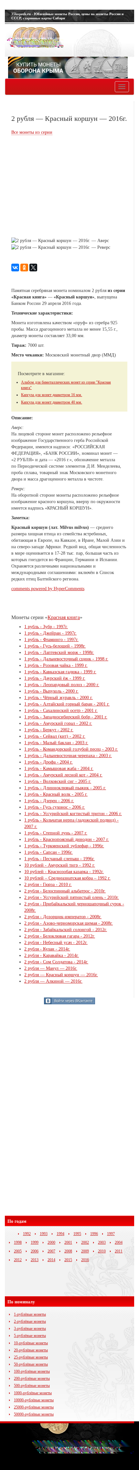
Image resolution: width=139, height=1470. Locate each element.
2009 (85, 1251)
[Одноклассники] (24, 267)
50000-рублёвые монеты (34, 1414)
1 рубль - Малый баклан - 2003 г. (56, 742)
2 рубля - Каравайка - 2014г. (51, 955)
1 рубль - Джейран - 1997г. (50, 633)
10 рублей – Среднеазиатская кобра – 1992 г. (67, 878)
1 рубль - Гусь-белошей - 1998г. (55, 646)
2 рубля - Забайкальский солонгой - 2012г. (65, 929)
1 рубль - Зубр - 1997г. (46, 626)
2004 (119, 1242)
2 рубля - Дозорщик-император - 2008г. (63, 916)
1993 (44, 1233)
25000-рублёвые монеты (34, 1407)
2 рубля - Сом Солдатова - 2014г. (56, 961)
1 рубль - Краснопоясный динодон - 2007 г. (66, 839)
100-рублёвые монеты (32, 1371)
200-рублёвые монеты (32, 1378)
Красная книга (64, 617)
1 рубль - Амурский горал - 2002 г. (58, 723)
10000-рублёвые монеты (34, 1400)
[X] (33, 267)
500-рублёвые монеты (32, 1385)
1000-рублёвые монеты (33, 1393)
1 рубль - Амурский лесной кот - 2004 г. (63, 775)
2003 (102, 1242)
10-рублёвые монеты (31, 1343)
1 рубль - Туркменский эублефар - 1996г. (64, 845)
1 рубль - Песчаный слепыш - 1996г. (59, 858)
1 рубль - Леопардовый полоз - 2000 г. (61, 684)
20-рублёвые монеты (31, 1350)
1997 (111, 1233)
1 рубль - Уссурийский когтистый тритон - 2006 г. (73, 813)
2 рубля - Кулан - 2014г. (47, 949)
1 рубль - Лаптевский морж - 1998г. (59, 652)
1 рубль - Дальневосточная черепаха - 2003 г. (68, 755)
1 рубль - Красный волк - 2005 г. (56, 794)
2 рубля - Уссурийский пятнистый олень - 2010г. (71, 897)
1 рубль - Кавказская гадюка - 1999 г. (60, 671)
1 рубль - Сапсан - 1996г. (48, 852)
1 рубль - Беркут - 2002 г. (48, 729)
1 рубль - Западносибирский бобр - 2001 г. (65, 717)
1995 (77, 1233)
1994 (60, 1233)
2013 (34, 1260)
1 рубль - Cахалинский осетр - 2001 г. (61, 710)
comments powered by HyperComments (47, 588)
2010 (102, 1251)
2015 (68, 1260)
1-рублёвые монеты (30, 1314)
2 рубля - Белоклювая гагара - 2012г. (59, 936)
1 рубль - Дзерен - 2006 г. (49, 800)
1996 (94, 1233)
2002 (85, 1242)
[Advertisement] (65, 187)
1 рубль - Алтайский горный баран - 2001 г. (67, 704)
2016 (85, 1260)
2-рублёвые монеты (30, 1321)
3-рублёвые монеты (30, 1328)
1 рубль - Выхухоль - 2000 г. (51, 691)
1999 (34, 1242)
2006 (34, 1251)
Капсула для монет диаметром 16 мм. (51, 395)
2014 (51, 1260)
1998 (18, 1242)
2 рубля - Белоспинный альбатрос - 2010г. (65, 891)
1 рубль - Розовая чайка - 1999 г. (56, 665)
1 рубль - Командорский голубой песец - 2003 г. (71, 749)
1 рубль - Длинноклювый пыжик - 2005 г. (65, 787)
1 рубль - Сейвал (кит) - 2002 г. (54, 736)
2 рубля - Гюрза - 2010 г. (48, 884)
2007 (51, 1251)
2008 (68, 1251)
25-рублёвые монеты (31, 1357)
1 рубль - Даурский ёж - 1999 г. (54, 678)
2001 (68, 1242)
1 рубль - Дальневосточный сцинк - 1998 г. (66, 659)
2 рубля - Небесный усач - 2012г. (56, 942)
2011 (119, 1251)
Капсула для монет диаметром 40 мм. (51, 402)
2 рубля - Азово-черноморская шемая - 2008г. (68, 923)
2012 (18, 1260)
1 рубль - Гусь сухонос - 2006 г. (54, 807)
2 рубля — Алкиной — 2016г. (53, 981)
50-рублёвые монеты (31, 1364)
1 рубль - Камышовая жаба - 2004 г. (58, 768)
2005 (18, 1251)
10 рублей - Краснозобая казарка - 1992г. (64, 871)
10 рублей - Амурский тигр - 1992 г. (59, 865)
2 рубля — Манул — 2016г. (50, 968)
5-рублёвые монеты (30, 1335)
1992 (27, 1233)
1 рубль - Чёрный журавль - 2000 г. (58, 697)
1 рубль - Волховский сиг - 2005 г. (57, 781)
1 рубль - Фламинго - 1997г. (51, 639)
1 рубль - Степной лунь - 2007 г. (55, 833)
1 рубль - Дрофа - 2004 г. (48, 762)
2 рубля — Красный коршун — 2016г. (61, 974)
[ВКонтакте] (15, 267)
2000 (51, 1242)
